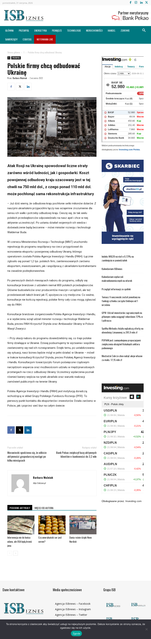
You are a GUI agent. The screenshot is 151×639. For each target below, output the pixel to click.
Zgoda (76, 633)
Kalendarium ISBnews (112, 269)
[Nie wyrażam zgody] (146, 629)
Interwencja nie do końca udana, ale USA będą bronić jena (19, 541)
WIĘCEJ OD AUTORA (43, 508)
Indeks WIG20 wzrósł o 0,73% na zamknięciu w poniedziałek (118, 258)
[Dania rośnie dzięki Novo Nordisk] (82, 524)
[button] (144, 30)
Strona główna (13, 52)
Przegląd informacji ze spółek (116, 289)
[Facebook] (130, 2)
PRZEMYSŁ (16, 57)
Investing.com (133, 501)
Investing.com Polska (129, 149)
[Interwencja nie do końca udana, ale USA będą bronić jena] (20, 524)
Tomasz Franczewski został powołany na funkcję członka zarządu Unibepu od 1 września (121, 301)
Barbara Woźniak (20, 78)
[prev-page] (9, 553)
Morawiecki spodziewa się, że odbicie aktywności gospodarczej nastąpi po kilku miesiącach (27, 456)
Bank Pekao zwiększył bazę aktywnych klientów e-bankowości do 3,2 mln (76, 454)
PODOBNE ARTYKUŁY (20, 508)
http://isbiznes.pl (39, 483)
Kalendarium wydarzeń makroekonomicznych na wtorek (117, 278)
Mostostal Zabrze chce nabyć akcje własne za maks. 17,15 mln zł (122, 358)
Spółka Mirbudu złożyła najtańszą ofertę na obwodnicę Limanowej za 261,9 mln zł (122, 330)
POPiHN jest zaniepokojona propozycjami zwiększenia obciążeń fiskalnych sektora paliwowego (121, 344)
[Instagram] (136, 2)
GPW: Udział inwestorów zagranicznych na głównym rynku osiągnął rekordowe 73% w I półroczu (122, 316)
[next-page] (15, 553)
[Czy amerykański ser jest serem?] (51, 524)
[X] (146, 2)
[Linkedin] (141, 2)
